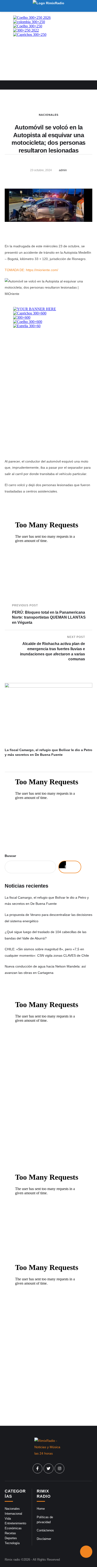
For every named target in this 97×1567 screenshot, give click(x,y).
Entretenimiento (15, 1523)
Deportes (11, 1538)
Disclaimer (44, 1539)
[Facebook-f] (38, 1468)
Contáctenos (45, 1530)
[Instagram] (60, 1468)
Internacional (13, 1513)
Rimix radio (12, 1559)
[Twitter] (48, 1468)
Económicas (13, 1528)
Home (41, 1508)
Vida (8, 1518)
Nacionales (48, 114)
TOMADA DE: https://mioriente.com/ (31, 270)
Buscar (10, 856)
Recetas (10, 1533)
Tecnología (12, 1543)
